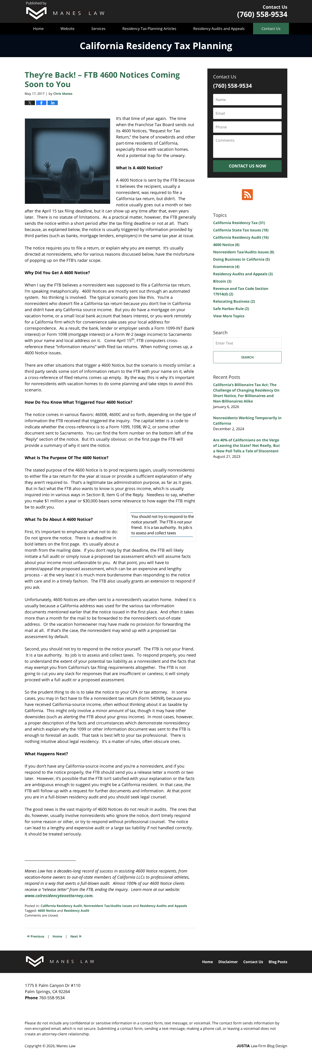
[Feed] (247, 194)
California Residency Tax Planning (65, 11)
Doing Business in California (241, 259)
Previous (35, 936)
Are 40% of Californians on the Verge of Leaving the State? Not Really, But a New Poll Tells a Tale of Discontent (246, 445)
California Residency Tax (239, 222)
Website (67, 28)
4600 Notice (47, 910)
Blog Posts (278, 961)
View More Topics (228, 315)
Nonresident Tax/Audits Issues (108, 906)
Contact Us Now (247, 166)
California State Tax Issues (240, 230)
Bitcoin (222, 281)
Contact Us (271, 28)
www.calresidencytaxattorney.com (59, 895)
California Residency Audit (61, 906)
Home (38, 28)
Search (247, 357)
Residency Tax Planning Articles (149, 28)
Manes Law (65, 1045)
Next (76, 936)
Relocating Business (234, 301)
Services (98, 28)
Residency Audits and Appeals (219, 28)
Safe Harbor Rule (231, 308)
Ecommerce (226, 266)
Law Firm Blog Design (262, 1045)
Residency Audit (76, 910)
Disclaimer (228, 961)
